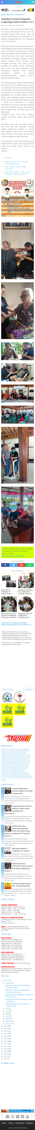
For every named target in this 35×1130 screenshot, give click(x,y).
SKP (12, 765)
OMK (22, 759)
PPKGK (4, 762)
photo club (5, 777)
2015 (5, 1049)
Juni (7, 1011)
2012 (5, 1056)
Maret (7, 1019)
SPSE (17, 765)
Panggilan (11, 762)
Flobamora (18, 750)
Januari (8, 1024)
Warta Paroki (17, 768)
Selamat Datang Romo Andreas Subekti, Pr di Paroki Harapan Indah (22, 791)
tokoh (30, 777)
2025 (5, 980)
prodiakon (14, 777)
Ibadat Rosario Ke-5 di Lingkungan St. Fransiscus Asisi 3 (25, 615)
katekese (13, 771)
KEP (15, 753)
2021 (5, 1034)
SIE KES (27, 762)
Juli (6, 1009)
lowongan (14, 774)
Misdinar (4, 759)
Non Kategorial (14, 759)
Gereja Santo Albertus (21, 1128)
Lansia (16, 756)
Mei (6, 1014)
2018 (5, 1041)
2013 (5, 1054)
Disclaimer (29, 1123)
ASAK (3, 750)
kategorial (5, 771)
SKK (3, 765)
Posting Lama (28, 689)
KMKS (19, 753)
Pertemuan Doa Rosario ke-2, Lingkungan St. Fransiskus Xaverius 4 (25, 591)
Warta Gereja (6, 768)
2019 (5, 1039)
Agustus (8, 983)
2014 (5, 1051)
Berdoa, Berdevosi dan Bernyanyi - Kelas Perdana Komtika (17, 162)
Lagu (11, 756)
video (3, 780)
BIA (8, 750)
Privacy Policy (19, 1123)
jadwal (25, 768)
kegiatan (21, 771)
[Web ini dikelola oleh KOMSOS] (17, 11)
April (7, 1016)
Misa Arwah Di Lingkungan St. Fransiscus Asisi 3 (6, 591)
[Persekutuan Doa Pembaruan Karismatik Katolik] (20, 702)
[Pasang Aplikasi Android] (7, 715)
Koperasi (4, 756)
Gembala (26, 750)
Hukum (9, 753)
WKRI (26, 765)
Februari (8, 1021)
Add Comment (20, 25)
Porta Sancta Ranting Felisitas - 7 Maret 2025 (17, 168)
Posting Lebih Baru (7, 689)
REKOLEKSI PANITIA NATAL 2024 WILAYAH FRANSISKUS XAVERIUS (17, 173)
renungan (23, 777)
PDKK (27, 759)
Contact (10, 1123)
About (4, 1123)
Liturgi (28, 756)
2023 (5, 1029)
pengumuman (24, 774)
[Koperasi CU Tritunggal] (7, 702)
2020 (5, 1036)
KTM (24, 753)
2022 (5, 1031)
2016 (5, 1046)
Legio (22, 756)
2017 (5, 1044)
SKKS (7, 765)
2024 (5, 1026)
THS (21, 765)
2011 (5, 1059)
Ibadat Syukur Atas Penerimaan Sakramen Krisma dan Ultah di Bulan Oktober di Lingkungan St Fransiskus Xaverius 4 (17, 831)
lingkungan (5, 774)
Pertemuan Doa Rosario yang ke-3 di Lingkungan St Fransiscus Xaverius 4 (8, 615)
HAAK (3, 753)
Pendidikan (19, 762)
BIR (12, 750)
